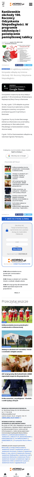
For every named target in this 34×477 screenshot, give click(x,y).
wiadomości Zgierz (23, 459)
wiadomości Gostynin (9, 459)
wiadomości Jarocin (22, 449)
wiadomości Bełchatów (9, 457)
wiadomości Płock (23, 457)
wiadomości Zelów (8, 461)
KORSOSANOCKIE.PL (8, 438)
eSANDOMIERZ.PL (7, 440)
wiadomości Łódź (25, 455)
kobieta (20, 451)
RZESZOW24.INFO (25, 437)
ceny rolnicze (12, 453)
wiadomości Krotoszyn (9, 451)
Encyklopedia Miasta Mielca (23, 440)
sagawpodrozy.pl (20, 463)
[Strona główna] (5, 474)
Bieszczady (5, 447)
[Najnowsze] (16, 474)
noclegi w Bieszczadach (17, 447)
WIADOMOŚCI (5, 69)
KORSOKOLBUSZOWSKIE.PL (17, 435)
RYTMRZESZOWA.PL (22, 438)
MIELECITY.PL (15, 437)
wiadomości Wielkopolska (10, 455)
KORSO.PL (5, 435)
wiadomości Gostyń (8, 449)
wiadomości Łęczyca (21, 461)
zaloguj (17, 249)
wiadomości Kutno (8, 463)
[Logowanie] (28, 474)
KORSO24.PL (6, 437)
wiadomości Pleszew (23, 453)
